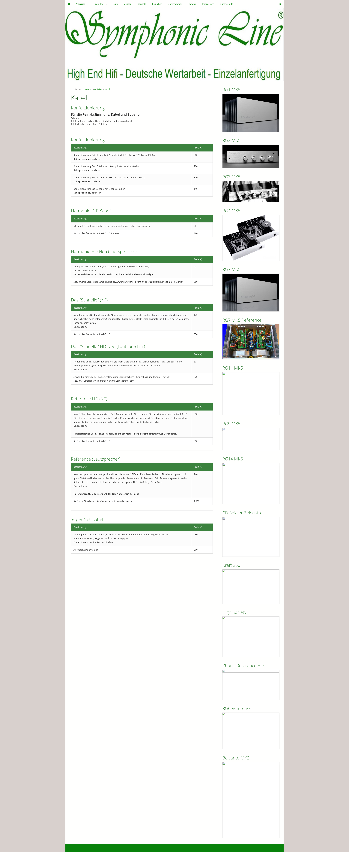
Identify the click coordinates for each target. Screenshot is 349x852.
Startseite (87, 89)
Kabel (107, 89)
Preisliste (98, 89)
